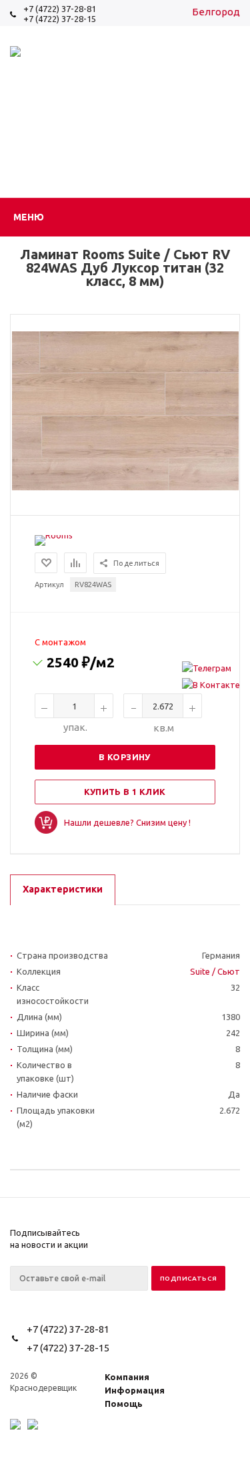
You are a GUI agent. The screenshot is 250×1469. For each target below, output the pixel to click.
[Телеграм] (211, 668)
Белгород (216, 11)
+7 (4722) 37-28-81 (59, 8)
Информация (135, 1390)
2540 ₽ (81, 662)
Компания (127, 1376)
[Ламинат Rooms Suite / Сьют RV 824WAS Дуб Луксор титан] (125, 487)
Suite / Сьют (215, 971)
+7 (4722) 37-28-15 (59, 18)
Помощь (124, 1403)
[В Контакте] (211, 684)
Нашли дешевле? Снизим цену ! (127, 822)
